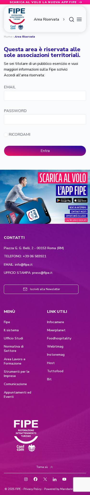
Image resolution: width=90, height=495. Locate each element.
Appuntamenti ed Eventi (17, 394)
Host (51, 363)
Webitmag (55, 346)
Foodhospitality (59, 338)
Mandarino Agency (72, 489)
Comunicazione (15, 384)
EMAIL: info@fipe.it (18, 265)
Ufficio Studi (13, 338)
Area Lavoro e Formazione (14, 361)
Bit (49, 379)
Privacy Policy (33, 489)
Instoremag (56, 355)
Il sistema (11, 330)
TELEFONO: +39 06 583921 (25, 256)
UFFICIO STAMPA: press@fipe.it (28, 273)
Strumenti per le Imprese (17, 374)
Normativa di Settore (14, 348)
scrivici (62, 69)
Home (8, 37)
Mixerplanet (56, 330)
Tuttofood (55, 371)
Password (15, 110)
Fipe (7, 322)
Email (10, 87)
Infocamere (55, 322)
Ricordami (19, 134)
